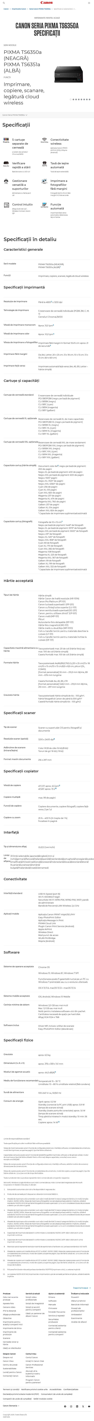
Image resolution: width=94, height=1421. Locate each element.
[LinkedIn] (77, 1406)
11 (55, 1072)
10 (56, 788)
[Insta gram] (71, 1406)
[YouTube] (89, 1406)
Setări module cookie (43, 1399)
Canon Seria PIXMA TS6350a (13, 115)
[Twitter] (83, 1406)
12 (59, 1122)
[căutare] (4, 3)
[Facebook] (65, 1406)
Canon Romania (10, 1406)
